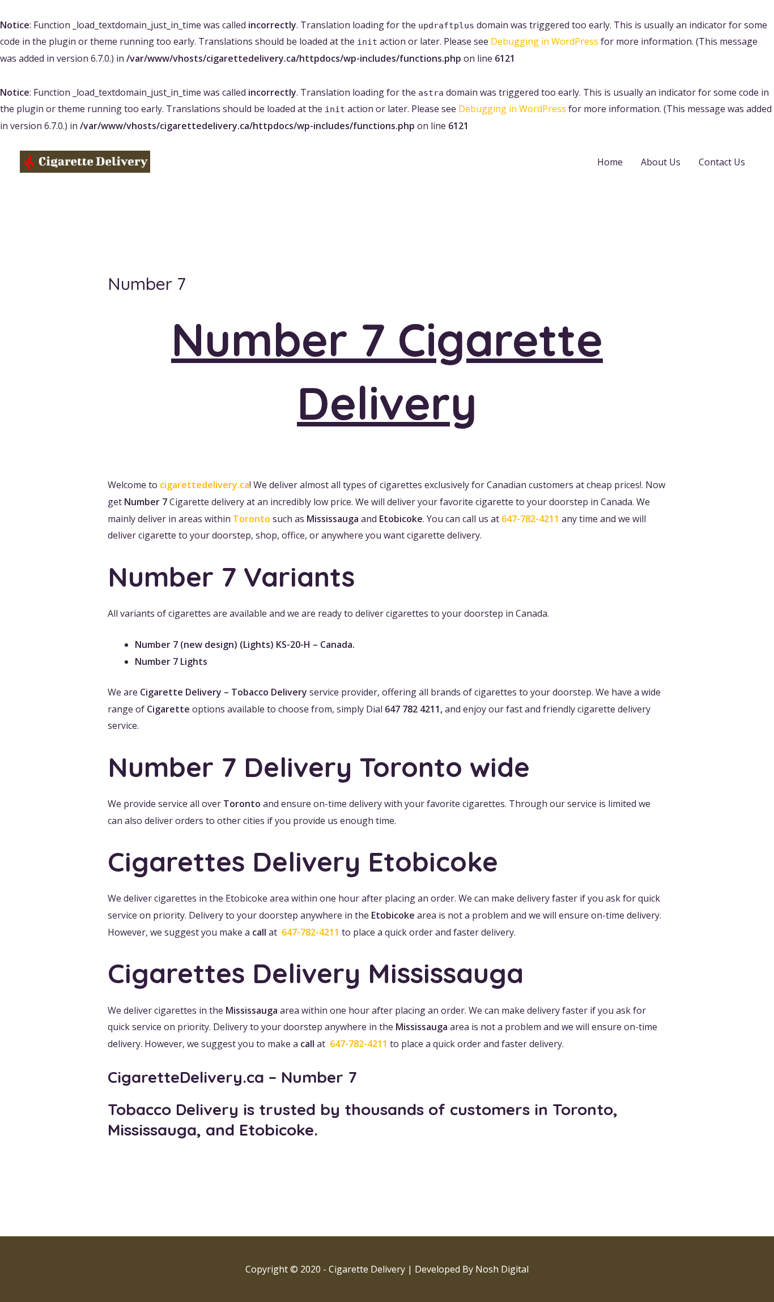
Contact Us (722, 162)
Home (610, 162)
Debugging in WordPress (544, 41)
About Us (661, 162)
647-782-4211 (530, 519)
